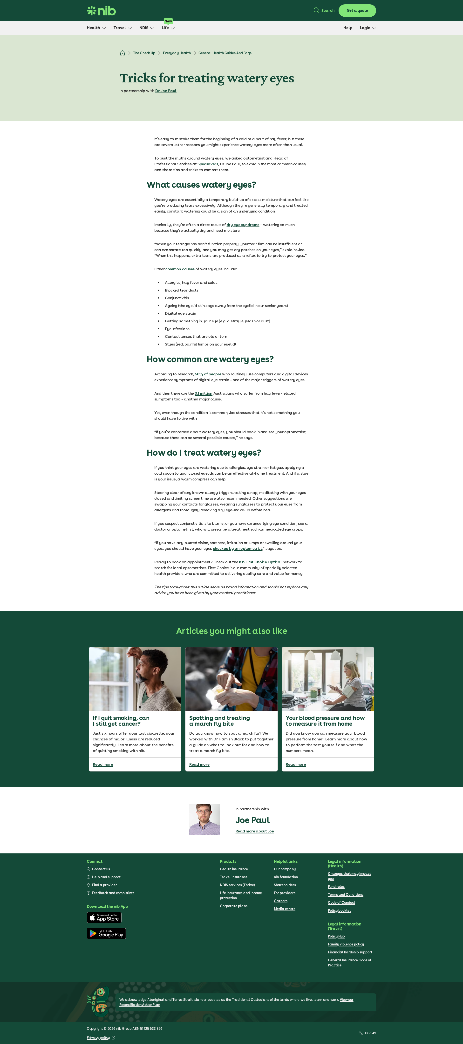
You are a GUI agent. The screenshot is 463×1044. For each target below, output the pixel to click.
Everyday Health (177, 53)
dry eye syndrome (243, 224)
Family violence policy (346, 944)
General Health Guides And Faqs (225, 53)
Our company (285, 869)
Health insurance (234, 869)
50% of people (208, 374)
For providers (284, 893)
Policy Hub (336, 936)
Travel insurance (233, 877)
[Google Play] (106, 938)
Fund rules (336, 887)
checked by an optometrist (237, 548)
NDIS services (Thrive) (237, 885)
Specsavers (207, 164)
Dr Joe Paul (166, 90)
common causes (180, 269)
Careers (280, 901)
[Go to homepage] (101, 10)
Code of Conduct (341, 902)
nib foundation (286, 877)
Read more (103, 764)
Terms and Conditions (345, 895)
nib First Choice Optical (260, 562)
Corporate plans (233, 906)
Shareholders (285, 885)
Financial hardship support (350, 952)
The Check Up (144, 53)
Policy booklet (339, 910)
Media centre (284, 909)
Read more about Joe (255, 831)
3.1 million (203, 393)
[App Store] (104, 922)
